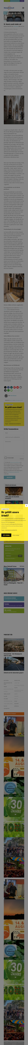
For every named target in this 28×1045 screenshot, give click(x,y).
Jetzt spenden (6, 535)
